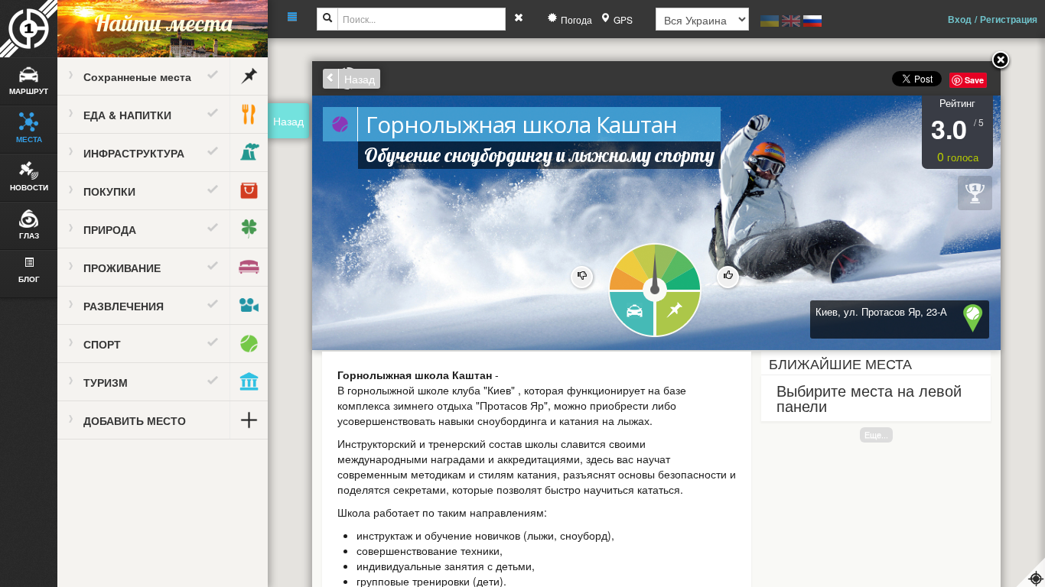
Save (974, 80)
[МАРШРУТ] (631, 314)
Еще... (876, 434)
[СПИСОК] (679, 314)
